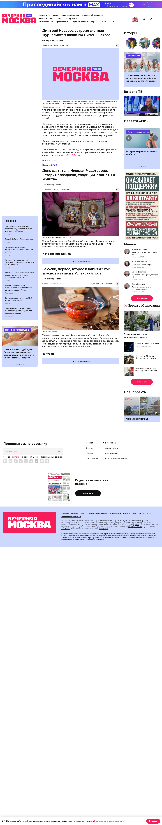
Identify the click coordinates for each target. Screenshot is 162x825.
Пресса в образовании (92, 15)
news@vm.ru (103, 529)
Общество (9, 316)
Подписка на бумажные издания (94, 513)
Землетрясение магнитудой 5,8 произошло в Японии (18, 299)
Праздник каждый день (17, 329)
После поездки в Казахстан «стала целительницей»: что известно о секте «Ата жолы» (141, 78)
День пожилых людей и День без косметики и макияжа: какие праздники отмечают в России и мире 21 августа (19, 353)
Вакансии (127, 513)
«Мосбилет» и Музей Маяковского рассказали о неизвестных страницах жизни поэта (19, 274)
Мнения (130, 244)
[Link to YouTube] (26, 461)
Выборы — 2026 (107, 22)
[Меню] (158, 19)
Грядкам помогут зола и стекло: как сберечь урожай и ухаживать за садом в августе (19, 310)
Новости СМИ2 (49, 165)
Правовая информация (71, 517)
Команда (137, 513)
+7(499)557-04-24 (135, 527)
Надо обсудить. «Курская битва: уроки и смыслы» (142, 106)
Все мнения (142, 298)
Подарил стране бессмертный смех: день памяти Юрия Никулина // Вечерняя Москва (144, 43)
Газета (55, 15)
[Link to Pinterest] (47, 461)
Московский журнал (69, 15)
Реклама (74, 513)
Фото (51, 18)
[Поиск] (144, 19)
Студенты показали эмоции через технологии (147, 345)
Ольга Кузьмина (139, 284)
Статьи (89, 448)
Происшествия (10, 293)
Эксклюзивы (133, 55)
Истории (131, 33)
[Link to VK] (10, 461)
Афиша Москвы (62, 22)
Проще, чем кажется (138, 132)
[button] (6, 336)
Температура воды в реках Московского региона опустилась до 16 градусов (19, 262)
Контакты (146, 513)
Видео (59, 18)
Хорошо (153, 821)
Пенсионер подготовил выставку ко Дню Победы (146, 369)
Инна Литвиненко (139, 262)
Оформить (88, 493)
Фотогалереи (92, 458)
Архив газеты (111, 448)
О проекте (142, 382)
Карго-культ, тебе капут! (142, 264)
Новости (43, 18)
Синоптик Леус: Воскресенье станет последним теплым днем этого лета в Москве (18, 228)
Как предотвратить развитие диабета (142, 138)
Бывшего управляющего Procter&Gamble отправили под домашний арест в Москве (18, 287)
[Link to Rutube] (42, 461)
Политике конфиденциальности (109, 821)
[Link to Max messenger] (5, 461)
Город (7, 234)
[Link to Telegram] (31, 461)
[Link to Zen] (21, 461)
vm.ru (137, 525)
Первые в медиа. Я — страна (85, 22)
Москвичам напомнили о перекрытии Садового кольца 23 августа (19, 249)
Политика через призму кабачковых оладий (141, 288)
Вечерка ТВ (44, 15)
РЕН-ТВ (71, 155)
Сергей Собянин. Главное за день (19, 239)
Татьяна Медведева (51, 184)
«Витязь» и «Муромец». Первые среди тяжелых (145, 357)
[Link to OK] (16, 461)
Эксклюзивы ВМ (46, 22)
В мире (7, 303)
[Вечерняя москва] (29, 522)
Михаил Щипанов (139, 250)
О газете (65, 513)
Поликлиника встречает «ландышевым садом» (136, 335)
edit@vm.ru (65, 529)
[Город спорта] (134, 19)
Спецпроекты (71, 18)
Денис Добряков (139, 272)
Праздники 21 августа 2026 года (20, 336)
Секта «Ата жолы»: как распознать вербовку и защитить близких (142, 62)
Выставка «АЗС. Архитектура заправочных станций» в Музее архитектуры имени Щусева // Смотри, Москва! (131, 43)
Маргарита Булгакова (52, 40)
